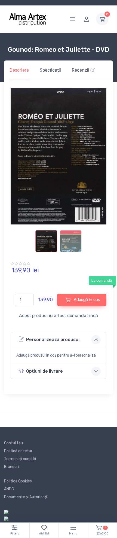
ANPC (9, 489)
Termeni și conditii (20, 459)
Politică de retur (18, 451)
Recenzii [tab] (84, 70)
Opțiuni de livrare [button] (44, 371)
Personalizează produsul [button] (52, 339)
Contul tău (13, 443)
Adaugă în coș (86, 299)
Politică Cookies (18, 481)
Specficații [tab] (50, 70)
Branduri (11, 466)
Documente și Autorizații (26, 497)
